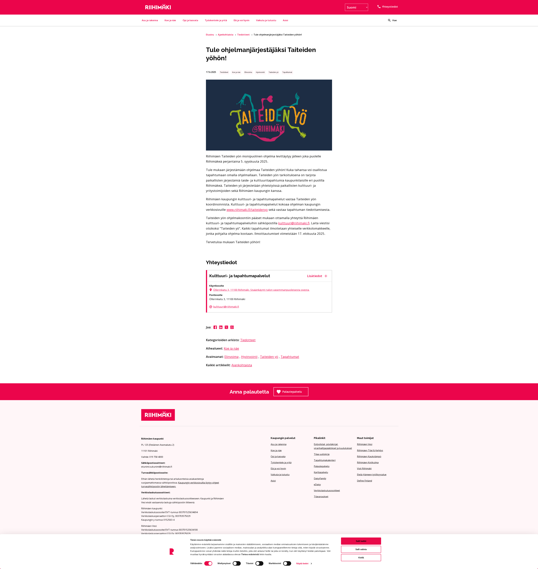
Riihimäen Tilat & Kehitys (370, 450)
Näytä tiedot (302, 563)
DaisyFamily (320, 478)
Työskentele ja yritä (216, 20)
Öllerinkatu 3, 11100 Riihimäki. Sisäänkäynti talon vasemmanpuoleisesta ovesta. (261, 290)
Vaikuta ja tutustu (266, 20)
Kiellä (361, 557)
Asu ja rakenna (150, 20)
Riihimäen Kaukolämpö (369, 456)
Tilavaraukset (321, 496)
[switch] (237, 563)
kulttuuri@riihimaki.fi (293, 223)
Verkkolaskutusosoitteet (327, 490)
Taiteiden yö (269, 356)
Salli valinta (361, 549)
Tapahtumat (290, 356)
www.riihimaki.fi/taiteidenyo (247, 209)
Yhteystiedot (390, 6)
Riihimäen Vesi (364, 444)
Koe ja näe (170, 20)
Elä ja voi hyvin (241, 20)
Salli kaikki (361, 541)
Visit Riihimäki (364, 468)
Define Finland (364, 480)
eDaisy (317, 484)
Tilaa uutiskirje (322, 454)
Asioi (285, 20)
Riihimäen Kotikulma (368, 462)
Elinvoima (231, 356)
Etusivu (210, 34)
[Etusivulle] (182, 7)
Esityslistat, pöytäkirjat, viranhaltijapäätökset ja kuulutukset (333, 446)
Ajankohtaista (226, 34)
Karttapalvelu (321, 472)
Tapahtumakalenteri (325, 460)
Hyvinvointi (249, 356)
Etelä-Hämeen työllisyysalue (371, 474)
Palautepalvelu (295, 392)
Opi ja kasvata (190, 20)
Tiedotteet (243, 34)
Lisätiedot (314, 276)
